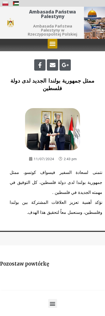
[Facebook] (40, 65)
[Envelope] (52, 65)
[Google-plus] (65, 65)
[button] (52, 44)
